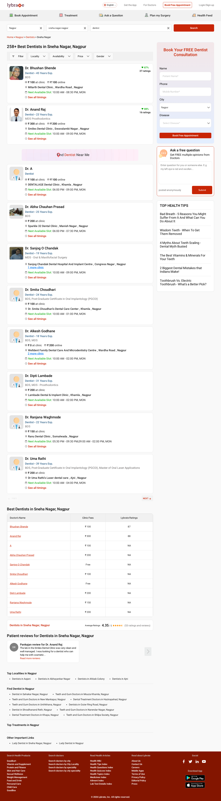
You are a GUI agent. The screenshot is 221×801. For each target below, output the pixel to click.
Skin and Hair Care (16, 770)
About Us (136, 761)
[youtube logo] (204, 762)
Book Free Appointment (177, 5)
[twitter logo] (190, 762)
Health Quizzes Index (100, 770)
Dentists (30, 37)
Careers (136, 767)
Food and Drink (14, 780)
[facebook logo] (184, 762)
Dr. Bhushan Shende (40, 68)
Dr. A (28, 169)
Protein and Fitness (16, 767)
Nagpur (20, 37)
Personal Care (14, 784)
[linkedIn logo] (197, 762)
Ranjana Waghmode (21, 602)
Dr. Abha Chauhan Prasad (44, 207)
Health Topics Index (100, 774)
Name (163, 68)
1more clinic (36, 267)
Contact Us (137, 764)
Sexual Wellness (15, 774)
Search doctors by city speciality (64, 770)
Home (10, 37)
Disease (164, 115)
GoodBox (11, 790)
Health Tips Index (98, 764)
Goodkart (11, 761)
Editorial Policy (139, 780)
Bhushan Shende (19, 526)
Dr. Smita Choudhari (40, 290)
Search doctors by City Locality (64, 764)
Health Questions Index (101, 767)
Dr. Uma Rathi (35, 459)
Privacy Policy (138, 777)
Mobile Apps (138, 770)
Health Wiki (95, 761)
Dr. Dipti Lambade (38, 376)
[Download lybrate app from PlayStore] (195, 780)
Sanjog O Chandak (20, 564)
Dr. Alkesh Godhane (40, 331)
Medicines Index (98, 777)
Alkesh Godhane (18, 583)
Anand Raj (15, 536)
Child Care (12, 787)
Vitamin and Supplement (19, 764)
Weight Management (17, 777)
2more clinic (36, 353)
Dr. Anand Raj (35, 109)
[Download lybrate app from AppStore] (195, 787)
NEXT (145, 498)
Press (134, 784)
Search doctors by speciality (62, 767)
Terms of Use (138, 774)
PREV (14, 498)
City (162, 99)
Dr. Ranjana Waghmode (43, 417)
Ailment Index (97, 780)
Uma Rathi (15, 612)
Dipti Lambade (17, 593)
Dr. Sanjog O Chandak (41, 248)
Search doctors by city (59, 761)
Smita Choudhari (19, 574)
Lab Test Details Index (101, 784)
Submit (202, 190)
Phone (163, 84)
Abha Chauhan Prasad (22, 555)
